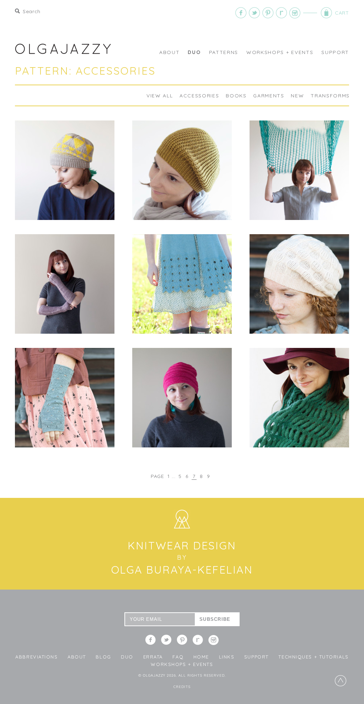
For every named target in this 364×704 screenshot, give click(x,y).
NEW (297, 95)
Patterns (223, 52)
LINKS (227, 657)
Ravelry (281, 12)
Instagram (295, 12)
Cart (317, 12)
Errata (153, 657)
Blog (103, 657)
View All (159, 95)
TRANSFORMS (330, 95)
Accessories (199, 95)
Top (340, 680)
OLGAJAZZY (63, 49)
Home (201, 657)
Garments (268, 95)
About (169, 52)
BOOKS (236, 95)
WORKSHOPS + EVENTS (279, 52)
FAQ (177, 657)
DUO (194, 52)
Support (335, 52)
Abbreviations (36, 657)
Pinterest (268, 12)
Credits (182, 686)
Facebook (241, 12)
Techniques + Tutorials (313, 657)
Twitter (254, 12)
